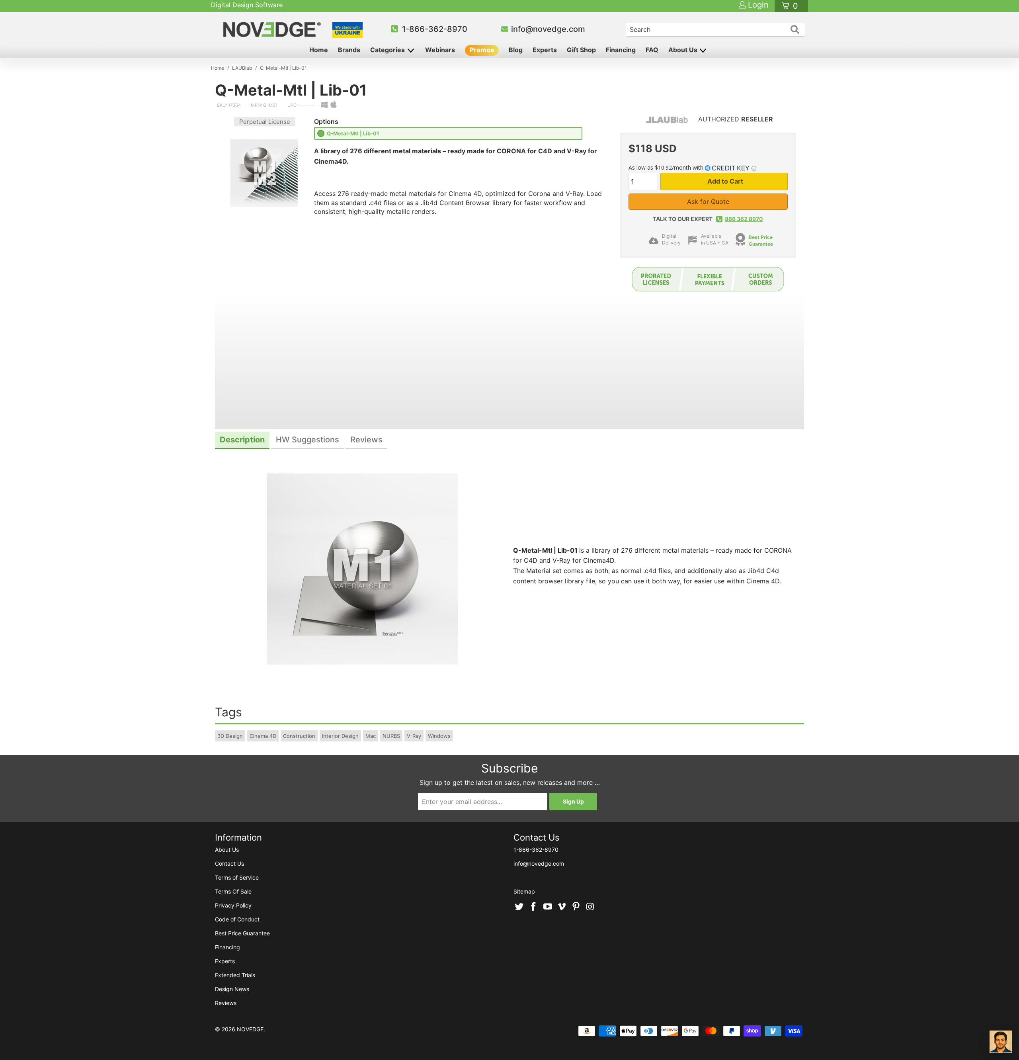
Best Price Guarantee (761, 240)
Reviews (225, 1002)
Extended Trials (235, 975)
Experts (545, 50)
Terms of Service (237, 877)
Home (318, 50)
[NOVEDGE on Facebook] (534, 907)
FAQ (652, 50)
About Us (683, 50)
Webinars (440, 50)
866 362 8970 (744, 218)
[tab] (242, 441)
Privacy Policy (233, 905)
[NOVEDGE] (273, 29)
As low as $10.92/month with (667, 167)
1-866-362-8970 (434, 29)
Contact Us (229, 863)
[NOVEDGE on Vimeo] (562, 907)
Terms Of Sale (233, 891)
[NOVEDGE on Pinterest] (576, 907)
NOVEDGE (250, 1029)
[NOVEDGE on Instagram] (590, 907)
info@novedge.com (548, 29)
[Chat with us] (1001, 1042)
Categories (388, 50)
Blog (516, 50)
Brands (349, 50)
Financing (621, 50)
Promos (482, 50)
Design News (232, 989)
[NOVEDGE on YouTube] (548, 907)
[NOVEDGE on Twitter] (519, 907)
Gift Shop (581, 50)
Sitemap (524, 891)
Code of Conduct (237, 919)
